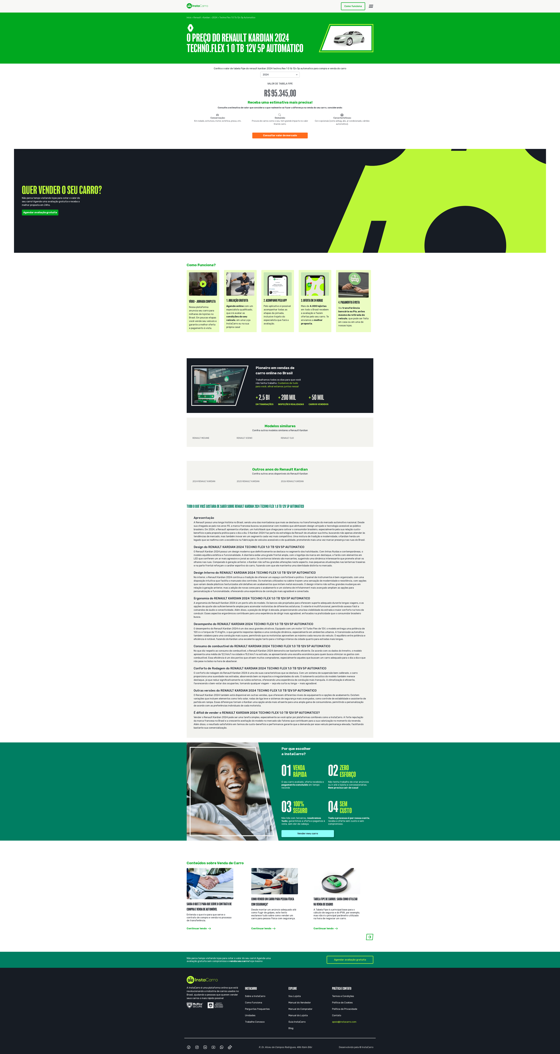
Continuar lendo (197, 928)
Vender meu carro (307, 833)
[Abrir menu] (371, 6)
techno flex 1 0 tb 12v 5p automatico (237, 17)
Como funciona (353, 6)
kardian (206, 17)
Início (189, 17)
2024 (214, 17)
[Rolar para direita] (369, 937)
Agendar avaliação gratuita (40, 212)
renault (197, 17)
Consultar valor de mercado (280, 135)
